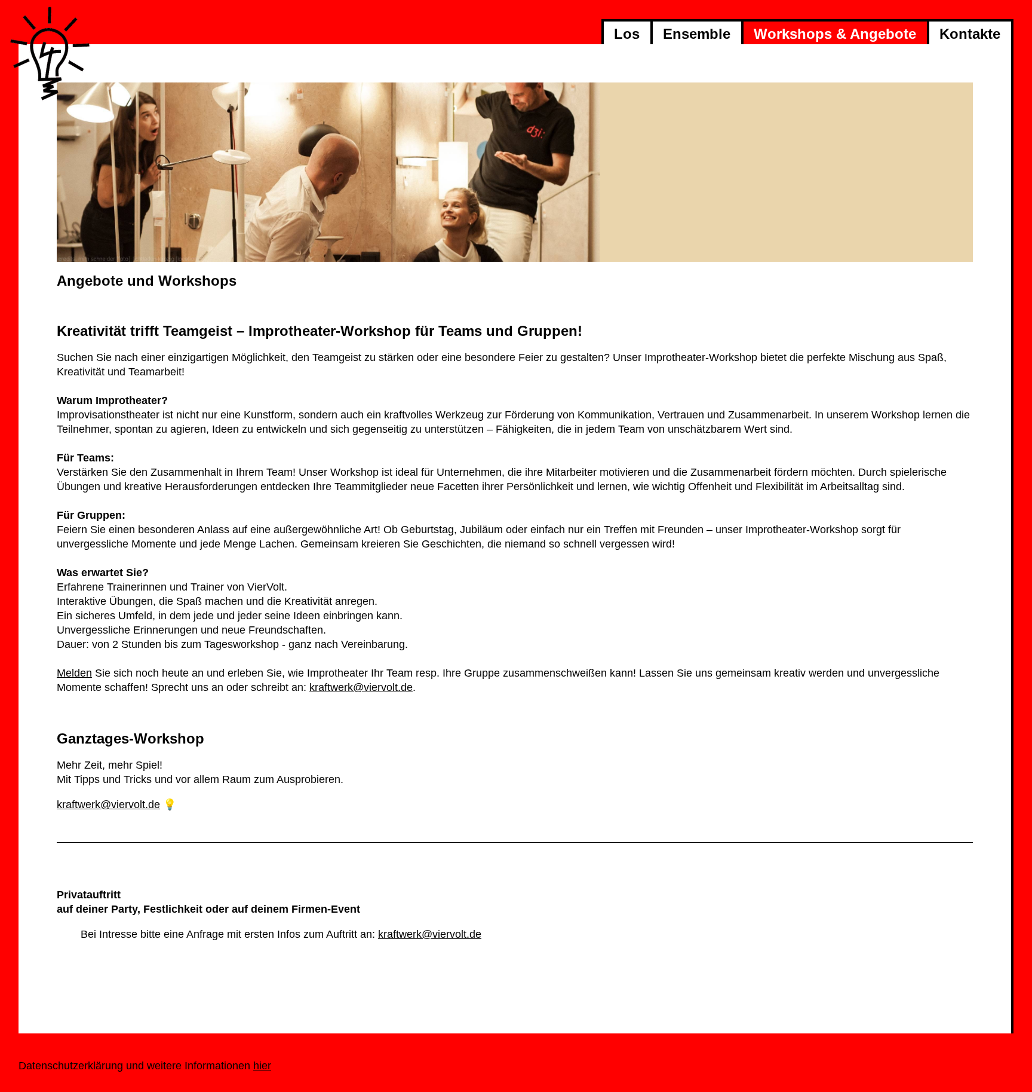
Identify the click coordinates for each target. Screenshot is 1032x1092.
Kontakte (969, 34)
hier (262, 1066)
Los (627, 34)
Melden (74, 673)
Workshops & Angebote (835, 34)
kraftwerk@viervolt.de (361, 687)
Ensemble (696, 34)
